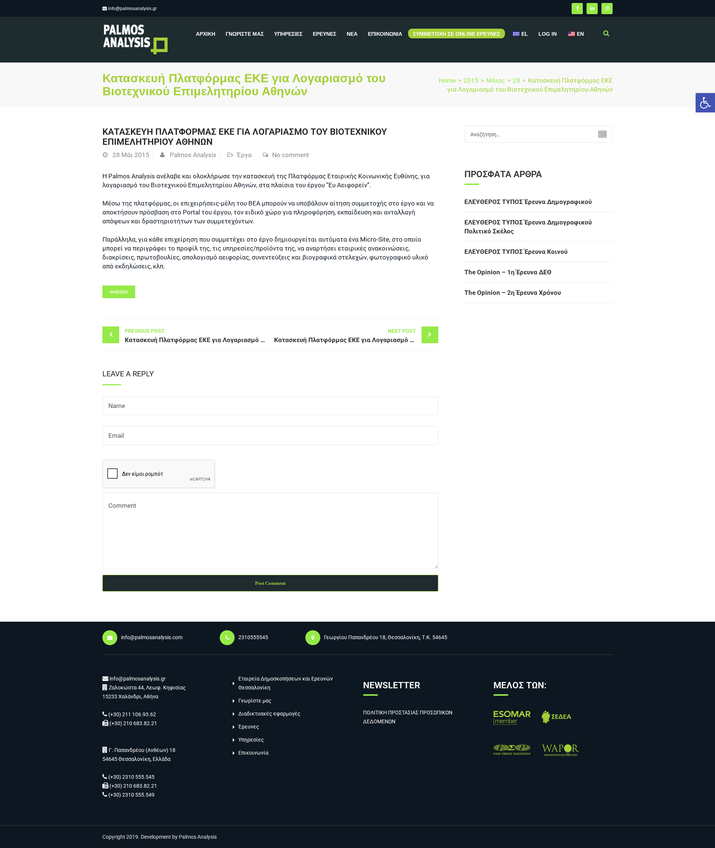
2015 (471, 80)
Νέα (352, 34)
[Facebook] (577, 8)
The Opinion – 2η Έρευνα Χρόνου (512, 292)
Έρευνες (324, 34)
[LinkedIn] (592, 8)
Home (447, 80)
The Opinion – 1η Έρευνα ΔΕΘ (508, 272)
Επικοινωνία (385, 34)
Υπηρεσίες (288, 34)
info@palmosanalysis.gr (132, 8)
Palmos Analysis (193, 155)
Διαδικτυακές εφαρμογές (269, 714)
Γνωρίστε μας (245, 34)
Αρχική (205, 34)
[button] (705, 102)
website (119, 292)
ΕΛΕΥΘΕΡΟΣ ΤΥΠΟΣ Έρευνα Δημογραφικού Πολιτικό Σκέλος (528, 227)
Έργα (244, 155)
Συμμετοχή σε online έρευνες (456, 34)
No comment (290, 155)
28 (516, 80)
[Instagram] (607, 8)
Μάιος (495, 80)
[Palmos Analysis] (135, 38)
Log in (547, 34)
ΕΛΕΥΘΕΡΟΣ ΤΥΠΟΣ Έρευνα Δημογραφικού (528, 201)
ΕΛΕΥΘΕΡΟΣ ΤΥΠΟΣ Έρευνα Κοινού (516, 251)
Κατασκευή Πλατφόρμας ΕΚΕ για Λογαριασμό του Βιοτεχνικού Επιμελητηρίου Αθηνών (197, 336)
